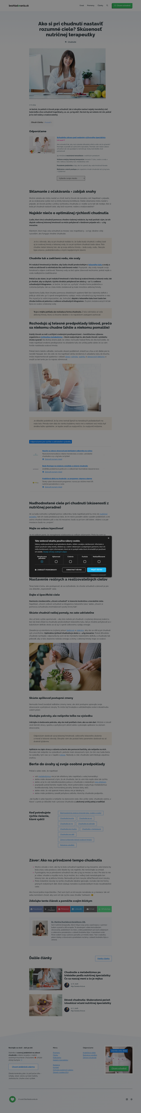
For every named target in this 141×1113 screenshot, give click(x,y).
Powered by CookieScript (98, 575)
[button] (46, 570)
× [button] (108, 538)
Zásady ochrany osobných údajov (55, 552)
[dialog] (70, 556)
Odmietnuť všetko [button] (74, 570)
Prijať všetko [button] (96, 570)
